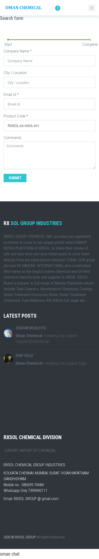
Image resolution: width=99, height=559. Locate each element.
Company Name (18, 51)
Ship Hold (24, 355)
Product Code (16, 116)
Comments (12, 137)
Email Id (11, 94)
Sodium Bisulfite (31, 328)
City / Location (15, 72)
